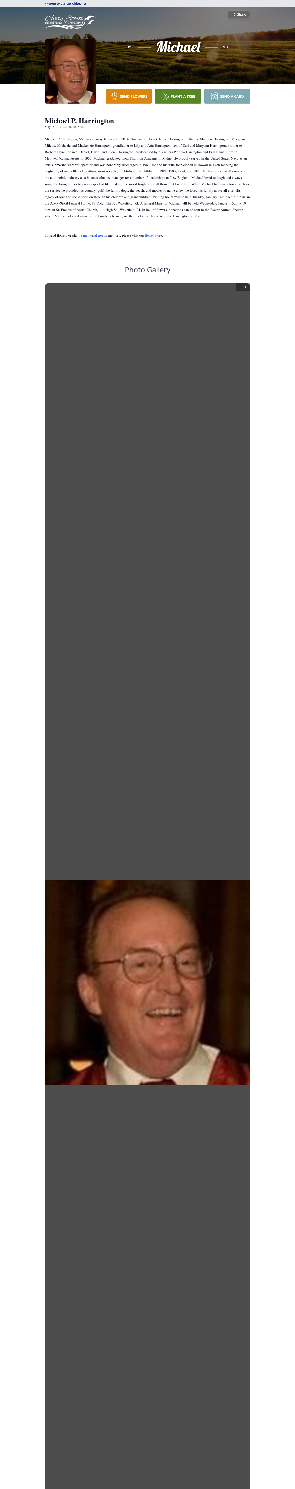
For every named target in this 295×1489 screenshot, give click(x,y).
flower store (153, 235)
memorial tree (93, 235)
